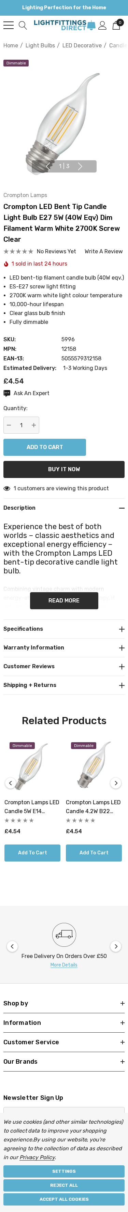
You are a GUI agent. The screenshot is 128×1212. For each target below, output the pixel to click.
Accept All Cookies (64, 1199)
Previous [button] (47, 166)
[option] (64, 946)
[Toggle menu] (8, 25)
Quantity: (15, 408)
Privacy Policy (37, 1157)
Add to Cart (32, 853)
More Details (64, 965)
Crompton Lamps (25, 195)
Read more (64, 600)
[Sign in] (102, 24)
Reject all (64, 1185)
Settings (64, 1171)
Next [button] (80, 166)
